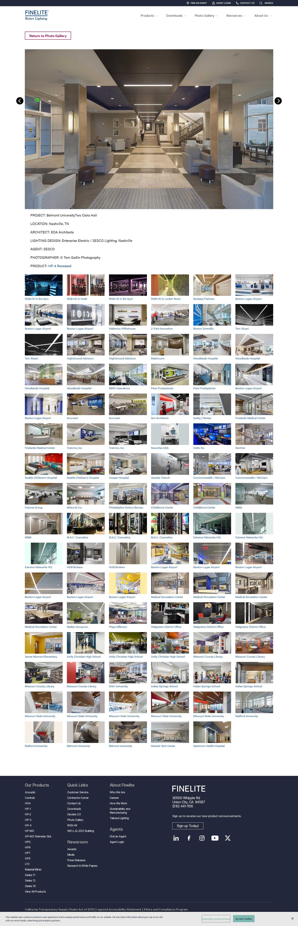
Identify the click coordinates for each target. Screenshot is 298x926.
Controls (30, 797)
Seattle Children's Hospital (41, 478)
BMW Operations (119, 388)
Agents (116, 829)
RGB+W (72, 825)
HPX (28, 858)
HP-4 (28, 825)
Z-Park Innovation (162, 328)
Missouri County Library (208, 656)
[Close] (292, 918)
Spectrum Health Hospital (209, 746)
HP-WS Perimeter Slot (38, 836)
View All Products (35, 891)
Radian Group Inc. (77, 627)
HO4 (28, 803)
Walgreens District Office (166, 627)
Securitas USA (160, 448)
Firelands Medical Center (250, 418)
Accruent (72, 418)
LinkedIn (176, 838)
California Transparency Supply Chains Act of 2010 (59, 909)
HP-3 (28, 820)
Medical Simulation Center (167, 597)
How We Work (118, 803)
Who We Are (117, 792)
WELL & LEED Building (80, 831)
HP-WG (29, 831)
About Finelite (122, 785)
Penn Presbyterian (162, 388)
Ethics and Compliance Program (166, 909)
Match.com (158, 358)
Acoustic (30, 792)
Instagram (202, 838)
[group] (149, 158)
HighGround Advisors (80, 358)
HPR (28, 847)
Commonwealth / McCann (209, 478)
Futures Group (34, 507)
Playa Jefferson (118, 627)
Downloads (74, 809)
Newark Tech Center (163, 746)
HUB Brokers (75, 567)
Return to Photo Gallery (48, 35)
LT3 (27, 864)
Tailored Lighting (119, 818)
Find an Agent (199, 3)
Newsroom (77, 842)
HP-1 (28, 809)
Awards (71, 849)
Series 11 (30, 875)
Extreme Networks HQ (207, 537)
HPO (28, 842)
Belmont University (78, 746)
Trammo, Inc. (74, 448)
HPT (28, 853)
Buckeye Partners (204, 299)
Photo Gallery (75, 820)
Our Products (37, 785)
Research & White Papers (82, 865)
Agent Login (223, 3)
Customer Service (77, 792)
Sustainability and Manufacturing (120, 810)
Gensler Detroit (160, 478)
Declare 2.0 (74, 814)
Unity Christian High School (84, 656)
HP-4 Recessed (59, 265)
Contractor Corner (78, 797)
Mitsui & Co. (74, 507)
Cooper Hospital (119, 478)
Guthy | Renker (202, 418)
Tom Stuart (242, 328)
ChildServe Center (162, 507)
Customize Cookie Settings (216, 918)
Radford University (246, 716)
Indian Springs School (164, 686)
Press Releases (76, 860)
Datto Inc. (199, 448)
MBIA (238, 507)
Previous (19, 100)
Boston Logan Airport (248, 299)
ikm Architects (160, 418)
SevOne (240, 448)
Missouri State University (40, 716)
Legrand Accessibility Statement (118, 909)
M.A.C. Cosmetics (77, 537)
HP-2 (28, 814)
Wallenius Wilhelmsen (122, 328)
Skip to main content (12, 9)
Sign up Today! (188, 826)
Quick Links (77, 785)
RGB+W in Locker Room (166, 299)
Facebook (189, 838)
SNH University (118, 686)
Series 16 (30, 886)
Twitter (228, 838)
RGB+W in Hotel (77, 299)
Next (278, 100)
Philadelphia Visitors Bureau (126, 507)
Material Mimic (33, 869)
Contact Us (247, 3)
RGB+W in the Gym (37, 299)
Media (70, 854)
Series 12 (30, 880)
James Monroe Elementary (41, 656)
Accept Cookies (244, 918)
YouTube (215, 838)
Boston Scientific (203, 328)
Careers (114, 797)
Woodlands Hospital (205, 358)
